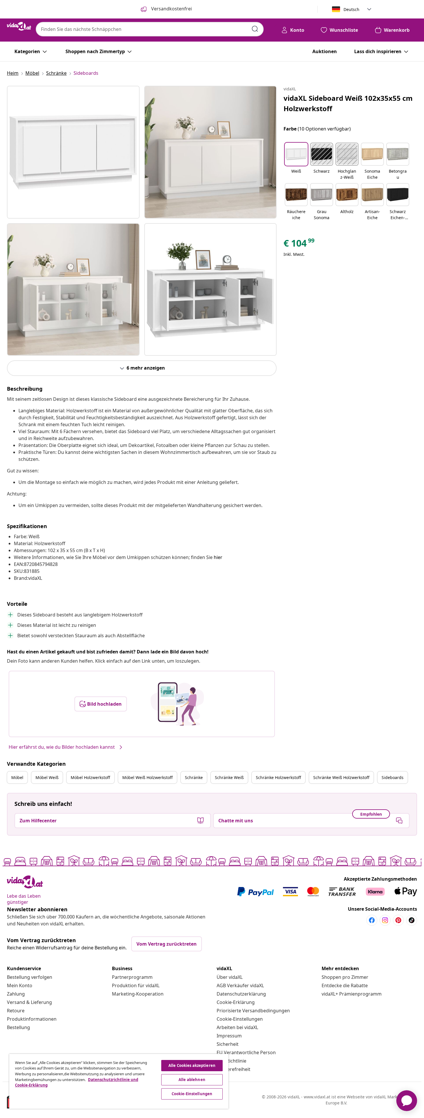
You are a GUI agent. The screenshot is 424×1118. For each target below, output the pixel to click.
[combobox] (150, 29)
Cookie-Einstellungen (240, 1019)
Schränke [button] (194, 777)
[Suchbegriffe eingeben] (255, 28)
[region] (118, 1081)
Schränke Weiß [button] (229, 777)
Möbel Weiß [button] (47, 777)
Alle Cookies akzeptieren (191, 1065)
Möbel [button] (17, 777)
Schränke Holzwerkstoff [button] (278, 777)
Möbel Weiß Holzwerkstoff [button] (147, 777)
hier (218, 557)
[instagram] (385, 920)
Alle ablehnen (192, 1079)
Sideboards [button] (393, 777)
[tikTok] (411, 920)
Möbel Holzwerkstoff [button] (90, 777)
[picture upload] (177, 704)
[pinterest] (398, 920)
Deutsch (351, 9)
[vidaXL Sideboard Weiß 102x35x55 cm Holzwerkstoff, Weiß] (73, 152)
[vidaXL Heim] (19, 26)
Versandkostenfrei (171, 8)
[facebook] (372, 920)
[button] (296, 162)
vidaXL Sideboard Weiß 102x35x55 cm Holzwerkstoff (348, 103)
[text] (299, 244)
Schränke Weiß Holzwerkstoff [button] (341, 777)
